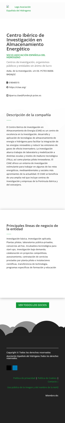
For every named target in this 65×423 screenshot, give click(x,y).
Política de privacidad (24, 378)
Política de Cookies (47, 378)
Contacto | (53, 381)
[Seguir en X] (8, 367)
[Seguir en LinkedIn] (15, 367)
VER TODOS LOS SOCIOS (32, 305)
